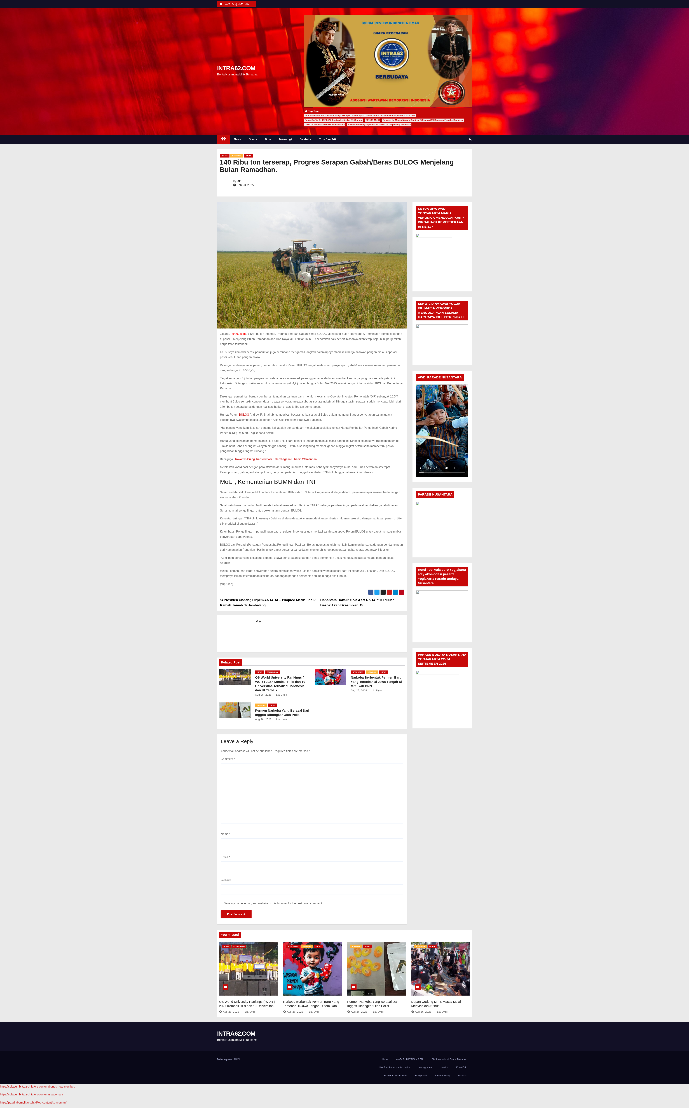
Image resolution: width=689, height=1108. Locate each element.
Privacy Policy (442, 1075)
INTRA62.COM (236, 68)
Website (226, 880)
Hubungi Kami (425, 1067)
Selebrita (305, 139)
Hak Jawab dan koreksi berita (394, 1067)
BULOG (244, 414)
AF (239, 181)
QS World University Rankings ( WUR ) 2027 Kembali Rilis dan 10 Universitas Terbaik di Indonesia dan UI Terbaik (247, 1006)
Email (225, 857)
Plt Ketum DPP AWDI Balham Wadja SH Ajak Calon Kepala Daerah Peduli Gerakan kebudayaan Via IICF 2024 (360, 115)
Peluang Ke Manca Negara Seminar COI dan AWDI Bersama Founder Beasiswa (423, 120)
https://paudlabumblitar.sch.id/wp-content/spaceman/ (33, 1102)
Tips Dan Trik (328, 139)
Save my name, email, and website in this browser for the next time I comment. (273, 903)
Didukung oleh (225, 1059)
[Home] (223, 139)
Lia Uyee (281, 694)
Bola (268, 139)
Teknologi (285, 139)
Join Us (444, 1067)
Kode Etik (461, 1067)
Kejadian (420, 946)
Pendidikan (272, 672)
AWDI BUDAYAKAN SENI (409, 1059)
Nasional (237, 156)
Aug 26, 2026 (263, 694)
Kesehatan (358, 672)
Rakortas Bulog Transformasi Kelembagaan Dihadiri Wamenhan (276, 459)
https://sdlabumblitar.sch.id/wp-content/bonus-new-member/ (37, 1086)
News (237, 139)
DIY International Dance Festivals (449, 1059)
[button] (470, 139)
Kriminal (372, 672)
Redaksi (462, 1075)
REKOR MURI (373, 120)
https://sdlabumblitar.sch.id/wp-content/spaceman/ (31, 1094)
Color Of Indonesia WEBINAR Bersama (325, 124)
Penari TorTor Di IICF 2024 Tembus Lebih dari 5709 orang (333, 120)
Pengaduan (421, 1075)
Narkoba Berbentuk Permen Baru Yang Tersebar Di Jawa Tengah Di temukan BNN (376, 682)
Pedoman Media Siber (395, 1075)
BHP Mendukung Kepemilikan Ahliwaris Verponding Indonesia (379, 124)
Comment (228, 758)
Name (225, 834)
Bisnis (253, 139)
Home (385, 1059)
